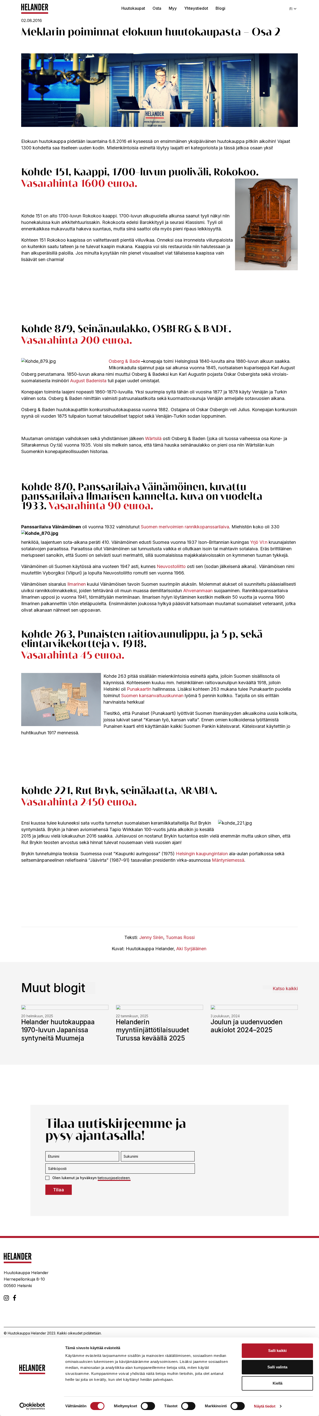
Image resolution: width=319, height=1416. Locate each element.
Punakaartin (139, 689)
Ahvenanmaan (198, 590)
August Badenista (88, 380)
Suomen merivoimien (162, 526)
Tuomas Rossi (180, 937)
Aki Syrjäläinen (191, 948)
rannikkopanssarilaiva (207, 526)
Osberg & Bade (124, 361)
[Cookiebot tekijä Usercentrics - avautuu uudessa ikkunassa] (32, 1406)
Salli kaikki (277, 1350)
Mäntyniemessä (228, 860)
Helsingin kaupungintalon (202, 853)
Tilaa (58, 1189)
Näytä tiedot (264, 1406)
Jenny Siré (150, 937)
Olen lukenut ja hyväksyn (91, 1178)
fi (291, 9)
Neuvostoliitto (171, 566)
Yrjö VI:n (258, 542)
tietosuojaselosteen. (114, 1178)
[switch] (148, 1406)
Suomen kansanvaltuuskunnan (152, 695)
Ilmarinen (76, 584)
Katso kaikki (285, 988)
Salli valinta (277, 1367)
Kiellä (277, 1383)
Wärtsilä (153, 438)
